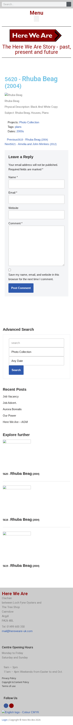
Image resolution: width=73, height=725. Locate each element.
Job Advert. (10, 402)
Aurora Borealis (12, 409)
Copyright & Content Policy (15, 682)
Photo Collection (29, 122)
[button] (36, 19)
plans (18, 126)
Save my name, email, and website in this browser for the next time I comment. (33, 277)
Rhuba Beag (21, 473)
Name (13, 177)
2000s (20, 131)
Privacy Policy (9, 678)
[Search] (68, 4)
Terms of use (9, 686)
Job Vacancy (11, 396)
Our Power (9, 415)
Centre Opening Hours (17, 647)
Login (4, 720)
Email (12, 192)
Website (13, 207)
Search (16, 370)
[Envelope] (11, 705)
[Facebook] (6, 705)
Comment (15, 223)
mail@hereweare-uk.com (17, 631)
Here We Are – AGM (15, 421)
